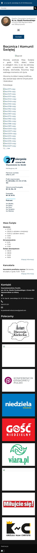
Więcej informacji (27, 259)
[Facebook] (9, 12)
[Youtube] (27, 12)
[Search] (35, 8)
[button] (18, 30)
